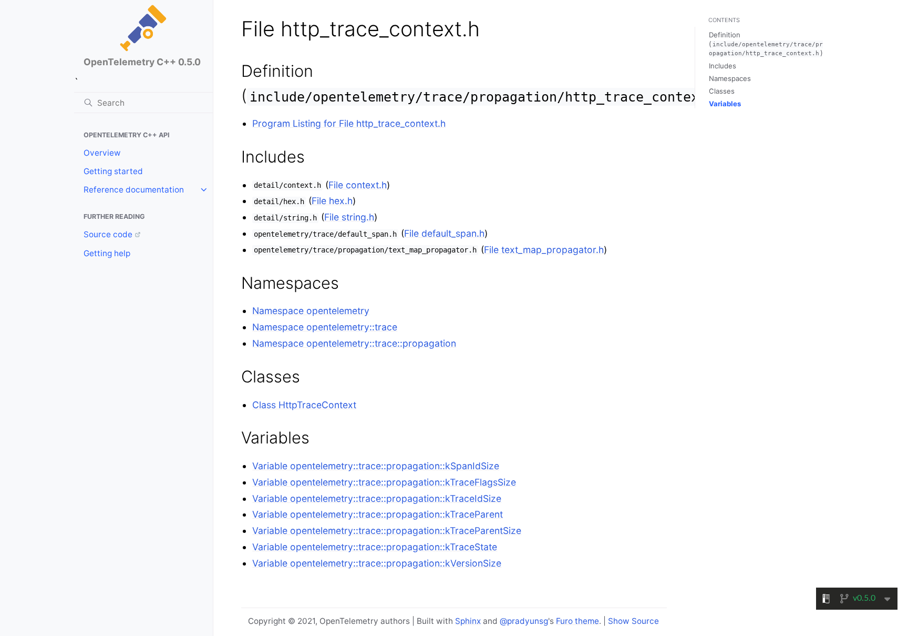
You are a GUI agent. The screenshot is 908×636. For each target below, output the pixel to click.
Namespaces (730, 78)
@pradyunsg (524, 621)
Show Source (633, 621)
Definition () (766, 44)
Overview (102, 153)
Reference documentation (134, 190)
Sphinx (468, 621)
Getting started (113, 171)
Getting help (107, 253)
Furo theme (577, 621)
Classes (722, 91)
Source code (108, 234)
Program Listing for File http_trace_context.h (349, 123)
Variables (725, 103)
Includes (722, 66)
